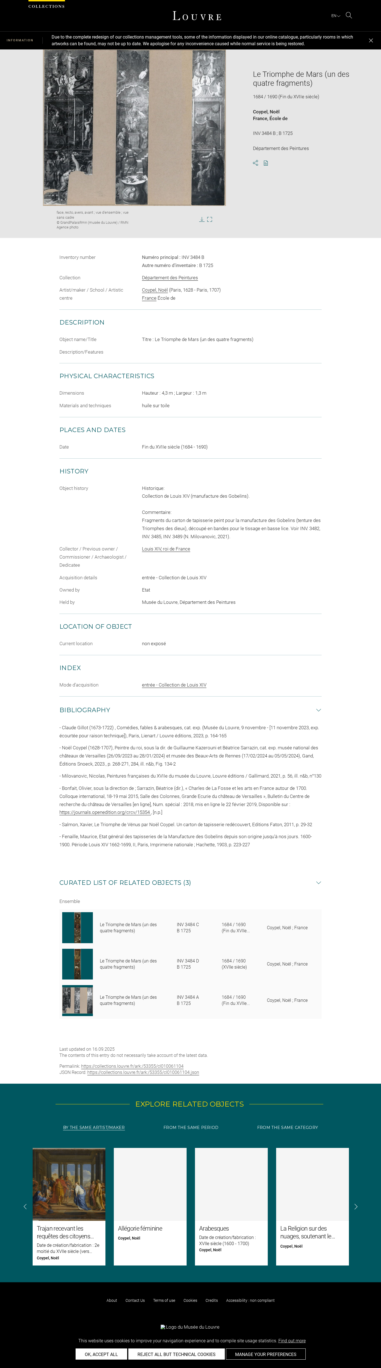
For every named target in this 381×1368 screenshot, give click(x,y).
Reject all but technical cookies (177, 1354)
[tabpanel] (190, 1206)
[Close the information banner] (371, 40)
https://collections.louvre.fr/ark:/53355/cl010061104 (132, 1066)
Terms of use (164, 1300)
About (112, 1300)
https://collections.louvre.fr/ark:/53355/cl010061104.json (143, 1072)
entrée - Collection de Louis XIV (174, 685)
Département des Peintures (170, 277)
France (260, 118)
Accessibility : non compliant (250, 1300)
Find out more (292, 1340)
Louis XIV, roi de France (166, 549)
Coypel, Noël (266, 112)
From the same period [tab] (191, 1127)
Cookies (190, 1300)
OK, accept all (101, 1354)
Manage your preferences (265, 1354)
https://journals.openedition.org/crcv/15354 (105, 812)
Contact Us (135, 1300)
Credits (212, 1300)
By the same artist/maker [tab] (94, 1127)
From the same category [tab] (287, 1127)
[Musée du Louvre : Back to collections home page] (197, 15)
